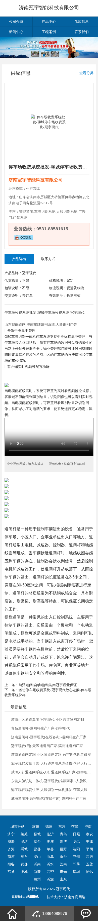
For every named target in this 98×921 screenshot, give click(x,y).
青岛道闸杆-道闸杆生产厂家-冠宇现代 (40, 728)
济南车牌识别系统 (41, 325)
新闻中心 (16, 32)
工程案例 (49, 32)
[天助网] (27, 896)
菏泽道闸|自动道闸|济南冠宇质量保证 (48, 685)
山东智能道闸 (15, 325)
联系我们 (82, 32)
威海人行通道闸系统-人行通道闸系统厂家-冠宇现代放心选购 (51, 772)
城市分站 (18, 827)
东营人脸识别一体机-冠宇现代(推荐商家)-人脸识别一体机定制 (51, 781)
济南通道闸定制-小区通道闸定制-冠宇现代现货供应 (51, 755)
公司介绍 (16, 22)
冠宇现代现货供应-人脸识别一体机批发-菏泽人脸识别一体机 (51, 790)
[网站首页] (12, 913)
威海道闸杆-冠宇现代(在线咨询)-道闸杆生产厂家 (48, 798)
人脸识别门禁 (66, 325)
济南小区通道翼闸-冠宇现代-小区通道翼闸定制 (47, 720)
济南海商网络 (74, 897)
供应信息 (82, 22)
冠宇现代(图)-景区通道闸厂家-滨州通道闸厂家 (47, 746)
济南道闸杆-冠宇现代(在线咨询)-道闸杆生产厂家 (48, 737)
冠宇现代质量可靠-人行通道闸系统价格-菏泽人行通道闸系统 (51, 763)
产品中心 (49, 22)
